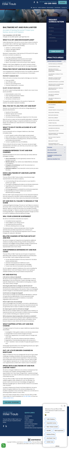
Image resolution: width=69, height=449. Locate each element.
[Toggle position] (62, 406)
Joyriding (51, 107)
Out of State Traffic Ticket (54, 138)
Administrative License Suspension (34, 428)
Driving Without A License (56, 81)
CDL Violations (51, 150)
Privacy (30, 442)
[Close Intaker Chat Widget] (64, 406)
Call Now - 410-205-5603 (12, 402)
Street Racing (52, 123)
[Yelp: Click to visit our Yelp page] (37, 2)
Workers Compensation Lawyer (54, 156)
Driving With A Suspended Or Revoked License (56, 85)
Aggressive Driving (54, 128)
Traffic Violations (29, 420)
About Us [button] (35, 7)
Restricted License (53, 120)
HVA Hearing (52, 104)
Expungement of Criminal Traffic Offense (56, 134)
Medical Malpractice (53, 159)
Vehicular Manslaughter (55, 125)
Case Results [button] (57, 7)
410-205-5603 (27, 396)
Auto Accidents (29, 422)
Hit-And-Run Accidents (55, 102)
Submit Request (56, 51)
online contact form (8, 398)
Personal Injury (52, 152)
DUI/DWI (49, 147)
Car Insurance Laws (54, 66)
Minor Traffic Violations (55, 110)
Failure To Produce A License (54, 99)
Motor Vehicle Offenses (54, 61)
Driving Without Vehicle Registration (55, 88)
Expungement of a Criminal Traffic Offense (55, 144)
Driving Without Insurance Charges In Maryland (54, 70)
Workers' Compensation (31, 424)
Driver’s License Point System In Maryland (54, 78)
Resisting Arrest (53, 117)
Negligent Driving (53, 112)
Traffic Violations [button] (42, 7)
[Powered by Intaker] (58, 446)
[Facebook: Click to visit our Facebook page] (34, 2)
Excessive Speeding (53, 91)
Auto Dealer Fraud (29, 426)
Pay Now (62, 2)
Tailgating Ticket (53, 130)
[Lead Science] (34, 439)
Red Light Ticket (53, 141)
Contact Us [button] (64, 7)
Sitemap (25, 442)
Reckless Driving (53, 115)
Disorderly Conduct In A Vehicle (55, 74)
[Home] (31, 7)
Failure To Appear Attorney (53, 95)
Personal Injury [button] (50, 7)
